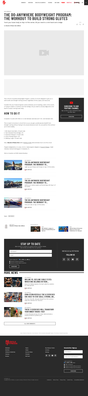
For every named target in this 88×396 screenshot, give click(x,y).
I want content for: (13, 259)
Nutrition (30, 2)
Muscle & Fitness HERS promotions (73, 366)
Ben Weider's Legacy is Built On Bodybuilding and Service (48, 229)
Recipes (7, 356)
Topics (26, 347)
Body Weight (11, 216)
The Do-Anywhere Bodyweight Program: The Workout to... (37, 163)
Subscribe (71, 116)
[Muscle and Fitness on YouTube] (72, 259)
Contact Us (49, 379)
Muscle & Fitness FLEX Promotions (73, 367)
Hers (69, 2)
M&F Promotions (69, 364)
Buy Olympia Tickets (50, 347)
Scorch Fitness (45, 147)
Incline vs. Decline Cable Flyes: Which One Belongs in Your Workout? (38, 281)
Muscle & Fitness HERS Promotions (18, 263)
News (43, 226)
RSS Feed (27, 356)
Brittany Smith (28, 142)
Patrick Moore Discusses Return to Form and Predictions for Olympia (76, 229)
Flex (63, 2)
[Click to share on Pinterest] (83, 24)
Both (21, 259)
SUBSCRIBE (14, 266)
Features (50, 2)
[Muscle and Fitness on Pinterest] (77, 259)
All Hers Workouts (29, 323)
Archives (47, 349)
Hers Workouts (7, 11)
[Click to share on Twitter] (80, 24)
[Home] (4, 4)
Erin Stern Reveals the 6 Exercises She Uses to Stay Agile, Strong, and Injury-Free (40, 296)
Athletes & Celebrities (40, 2)
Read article (28, 169)
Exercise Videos (28, 352)
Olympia (77, 2)
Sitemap (47, 352)
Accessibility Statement (79, 379)
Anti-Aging (57, 2)
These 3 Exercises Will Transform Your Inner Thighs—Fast (39, 310)
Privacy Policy (63, 379)
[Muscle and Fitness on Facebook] (64, 259)
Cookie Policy (70, 379)
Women (25, 259)
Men (29, 259)
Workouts (23, 2)
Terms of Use (55, 379)
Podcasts (27, 354)
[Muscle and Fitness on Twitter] (68, 259)
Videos (26, 349)
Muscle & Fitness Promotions (17, 261)
